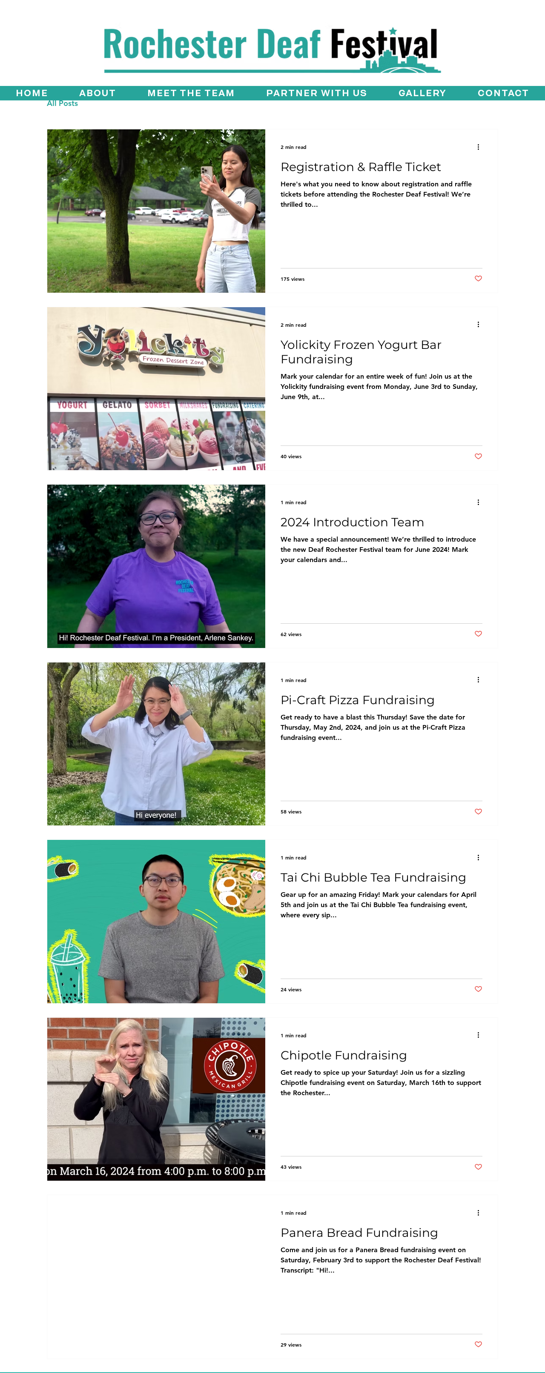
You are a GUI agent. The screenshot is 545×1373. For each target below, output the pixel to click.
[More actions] (481, 147)
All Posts (62, 103)
